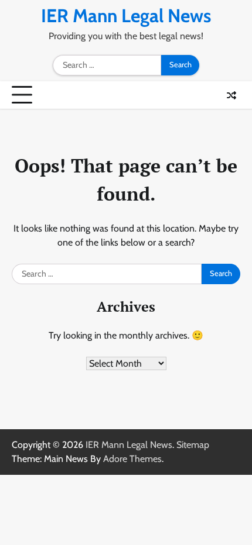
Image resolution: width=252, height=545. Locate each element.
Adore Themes (132, 458)
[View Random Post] (231, 95)
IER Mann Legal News (126, 15)
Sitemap (192, 444)
